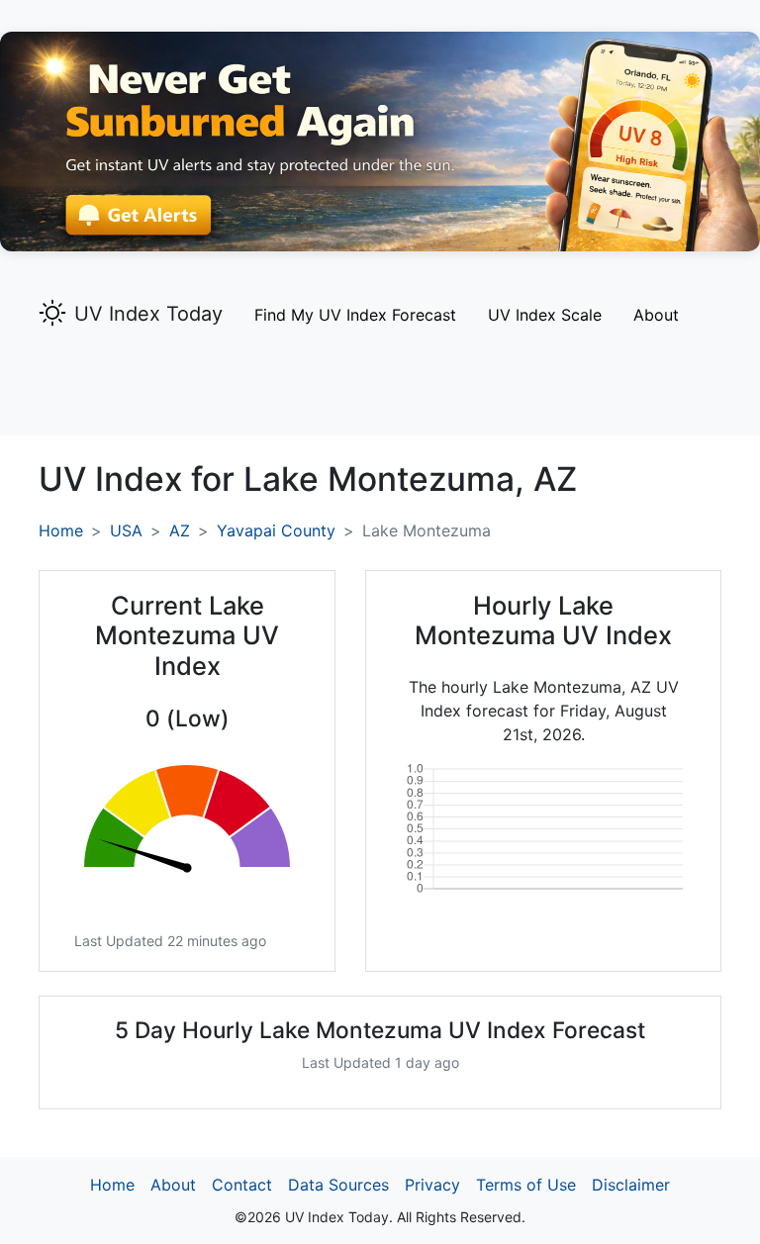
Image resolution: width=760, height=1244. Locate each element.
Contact (242, 1185)
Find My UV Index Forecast (355, 315)
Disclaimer (631, 1185)
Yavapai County (276, 530)
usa (126, 530)
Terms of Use (526, 1185)
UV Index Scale (545, 315)
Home (61, 530)
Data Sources (338, 1185)
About (656, 315)
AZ (179, 530)
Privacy (432, 1185)
